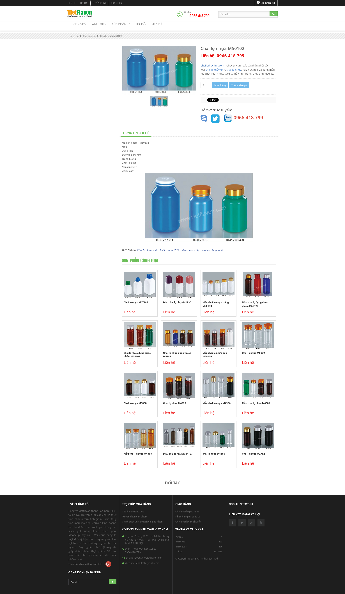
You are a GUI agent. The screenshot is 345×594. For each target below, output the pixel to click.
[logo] (79, 14)
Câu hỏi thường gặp (133, 511)
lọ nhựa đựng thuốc (213, 250)
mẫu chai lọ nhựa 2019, (167, 250)
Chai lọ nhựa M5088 (135, 403)
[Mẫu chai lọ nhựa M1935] (179, 285)
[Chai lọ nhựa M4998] (179, 386)
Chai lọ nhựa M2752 (253, 453)
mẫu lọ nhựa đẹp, (191, 250)
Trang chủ (73, 36)
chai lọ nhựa (233, 69)
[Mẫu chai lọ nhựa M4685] (140, 436)
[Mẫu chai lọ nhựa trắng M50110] (218, 285)
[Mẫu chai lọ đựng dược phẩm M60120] (258, 285)
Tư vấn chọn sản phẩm (134, 516)
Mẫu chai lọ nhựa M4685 (138, 453)
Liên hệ (72, 2)
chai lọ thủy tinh (215, 69)
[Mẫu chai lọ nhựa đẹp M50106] (218, 335)
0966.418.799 (200, 16)
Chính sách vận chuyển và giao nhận (142, 521)
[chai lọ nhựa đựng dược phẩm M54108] (140, 335)
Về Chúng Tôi (79, 504)
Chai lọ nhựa (89, 36)
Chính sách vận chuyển (188, 521)
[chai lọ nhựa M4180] (218, 436)
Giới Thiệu (116, 2)
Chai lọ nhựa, (145, 250)
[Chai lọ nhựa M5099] (258, 335)
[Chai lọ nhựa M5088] (140, 386)
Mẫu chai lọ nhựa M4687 (256, 403)
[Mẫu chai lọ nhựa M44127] (179, 436)
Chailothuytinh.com (212, 65)
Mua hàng (220, 85)
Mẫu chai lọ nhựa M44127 (178, 453)
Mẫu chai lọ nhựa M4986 (217, 403)
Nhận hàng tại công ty (187, 516)
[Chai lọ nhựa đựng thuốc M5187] (179, 335)
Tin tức (84, 2)
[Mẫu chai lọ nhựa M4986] (218, 386)
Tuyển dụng (100, 2)
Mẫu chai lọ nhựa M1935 (177, 302)
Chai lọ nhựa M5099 (253, 352)
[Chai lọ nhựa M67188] (140, 285)
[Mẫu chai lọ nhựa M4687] (258, 386)
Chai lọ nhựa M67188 (136, 302)
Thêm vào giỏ (239, 85)
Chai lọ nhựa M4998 (174, 403)
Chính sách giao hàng (187, 511)
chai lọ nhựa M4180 (214, 453)
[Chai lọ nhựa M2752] (258, 436)
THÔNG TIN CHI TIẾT (136, 133)
